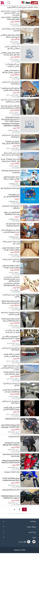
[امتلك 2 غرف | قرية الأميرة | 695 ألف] (29, 309)
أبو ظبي (16, 290)
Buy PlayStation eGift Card (10, 188)
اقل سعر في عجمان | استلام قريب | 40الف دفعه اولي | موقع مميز (10, 13)
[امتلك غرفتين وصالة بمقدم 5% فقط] (29, 43)
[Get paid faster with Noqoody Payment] (29, 238)
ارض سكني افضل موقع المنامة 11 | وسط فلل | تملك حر (11, 155)
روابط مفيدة (19, 526)
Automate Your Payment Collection (11, 207)
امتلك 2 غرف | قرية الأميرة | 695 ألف (11, 296)
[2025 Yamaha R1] (29, 451)
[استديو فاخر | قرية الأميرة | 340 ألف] (29, 398)
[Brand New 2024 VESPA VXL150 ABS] (29, 469)
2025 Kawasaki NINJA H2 (11, 490)
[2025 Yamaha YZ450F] (29, 486)
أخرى (16, 95)
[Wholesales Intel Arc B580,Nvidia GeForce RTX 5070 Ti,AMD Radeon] (29, 124)
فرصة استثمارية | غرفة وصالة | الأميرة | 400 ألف (10, 313)
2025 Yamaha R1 (14, 436)
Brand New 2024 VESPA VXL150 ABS (11, 455)
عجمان (16, 24)
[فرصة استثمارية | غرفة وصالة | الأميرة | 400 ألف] (29, 327)
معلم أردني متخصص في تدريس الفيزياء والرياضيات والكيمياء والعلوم (11, 279)
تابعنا (19, 537)
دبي (17, 343)
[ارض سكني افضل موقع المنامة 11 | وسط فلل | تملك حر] (29, 167)
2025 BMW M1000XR (12, 419)
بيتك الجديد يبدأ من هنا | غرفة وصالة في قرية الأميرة (10, 100)
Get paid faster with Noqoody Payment (13, 225)
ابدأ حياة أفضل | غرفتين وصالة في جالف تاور (12, 47)
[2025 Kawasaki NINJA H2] (29, 504)
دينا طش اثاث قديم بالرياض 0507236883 (11, 83)
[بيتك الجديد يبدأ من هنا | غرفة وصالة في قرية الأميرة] (29, 114)
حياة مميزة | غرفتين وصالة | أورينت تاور (11, 242)
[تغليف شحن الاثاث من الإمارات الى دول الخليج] (29, 345)
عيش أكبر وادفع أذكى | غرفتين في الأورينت (12, 65)
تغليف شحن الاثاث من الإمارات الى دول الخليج (12, 331)
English (21, 542)
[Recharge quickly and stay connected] (29, 185)
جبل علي (16, 130)
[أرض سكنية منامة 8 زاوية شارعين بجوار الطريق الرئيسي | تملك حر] (29, 380)
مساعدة (19, 521)
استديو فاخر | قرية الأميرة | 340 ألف (11, 384)
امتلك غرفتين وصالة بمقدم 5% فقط (11, 29)
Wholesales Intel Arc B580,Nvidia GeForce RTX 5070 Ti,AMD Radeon (10, 119)
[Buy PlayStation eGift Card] (29, 203)
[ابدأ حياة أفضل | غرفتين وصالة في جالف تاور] (29, 53)
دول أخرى (19, 532)
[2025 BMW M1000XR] (29, 433)
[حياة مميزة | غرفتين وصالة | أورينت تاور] (29, 256)
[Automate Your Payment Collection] (29, 220)
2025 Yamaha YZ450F (12, 472)
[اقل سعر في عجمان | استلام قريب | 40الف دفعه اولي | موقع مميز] (29, 25)
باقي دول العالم (14, 183)
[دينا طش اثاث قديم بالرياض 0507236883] (29, 96)
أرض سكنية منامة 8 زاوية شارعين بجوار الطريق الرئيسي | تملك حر (10, 367)
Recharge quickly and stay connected (11, 171)
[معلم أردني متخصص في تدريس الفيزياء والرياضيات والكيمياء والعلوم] (29, 291)
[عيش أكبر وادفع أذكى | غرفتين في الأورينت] (29, 79)
